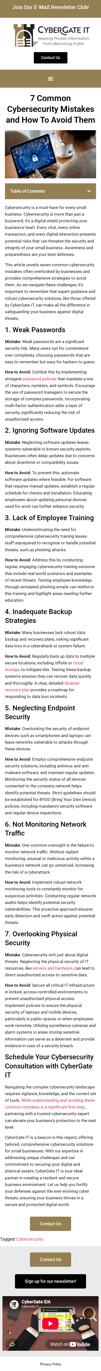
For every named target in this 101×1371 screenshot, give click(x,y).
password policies (40, 378)
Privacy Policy (50, 1364)
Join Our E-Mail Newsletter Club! (51, 7)
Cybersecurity (29, 1239)
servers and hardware (53, 968)
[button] (51, 79)
